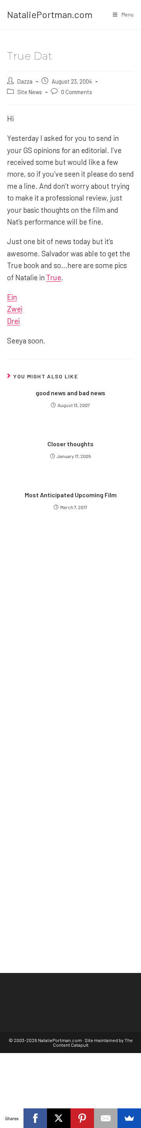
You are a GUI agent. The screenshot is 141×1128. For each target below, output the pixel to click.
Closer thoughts (70, 443)
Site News (29, 91)
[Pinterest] (82, 1118)
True (53, 277)
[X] (58, 1118)
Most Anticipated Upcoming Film (71, 494)
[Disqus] (70, 824)
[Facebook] (35, 1118)
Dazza (25, 81)
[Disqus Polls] (70, 628)
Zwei (14, 308)
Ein (12, 296)
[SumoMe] (129, 1118)
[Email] (106, 1118)
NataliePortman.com (49, 14)
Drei (13, 320)
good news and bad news (70, 392)
